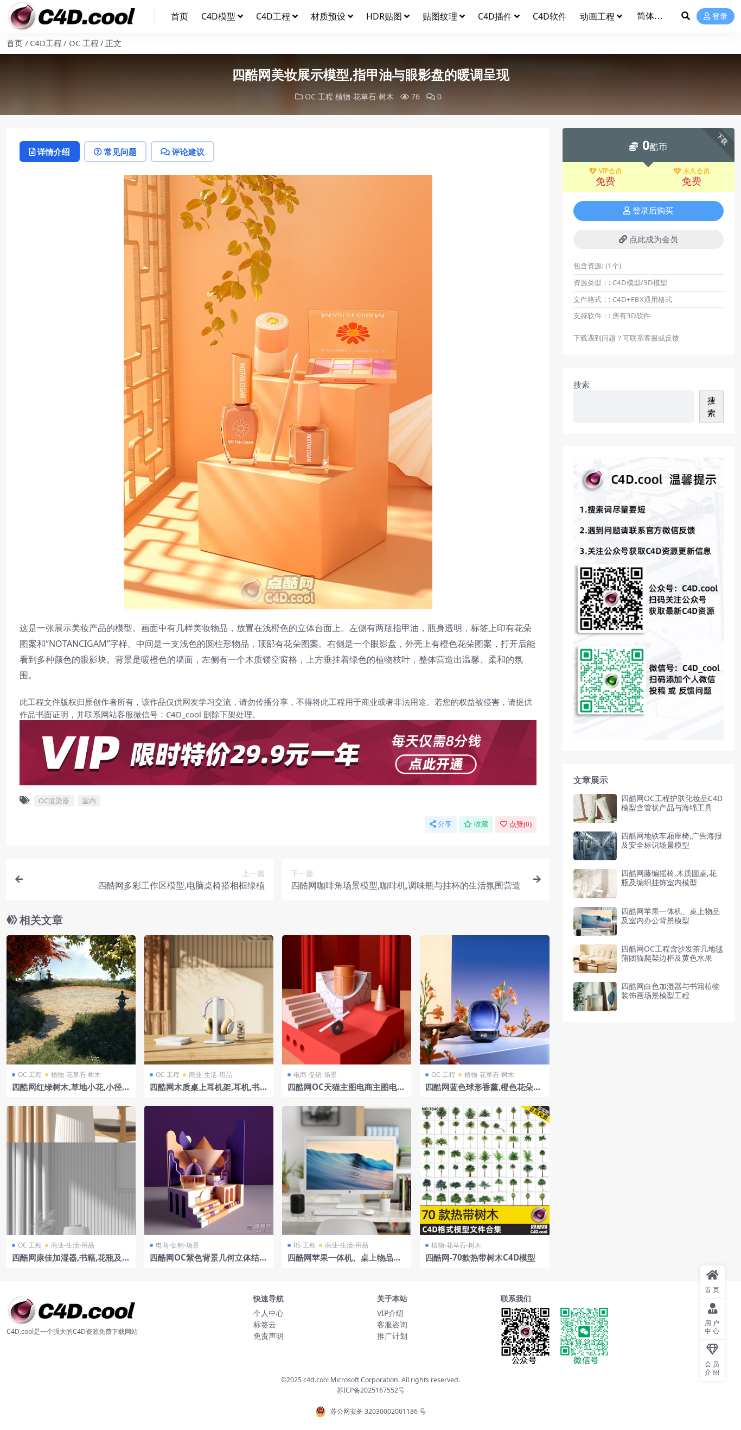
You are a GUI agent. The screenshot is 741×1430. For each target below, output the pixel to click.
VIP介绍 (390, 1313)
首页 (179, 16)
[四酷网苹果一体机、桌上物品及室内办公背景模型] (346, 1170)
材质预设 (328, 16)
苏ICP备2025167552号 (371, 1390)
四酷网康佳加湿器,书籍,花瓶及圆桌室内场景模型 (71, 1262)
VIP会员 (610, 171)
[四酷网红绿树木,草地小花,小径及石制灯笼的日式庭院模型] (71, 999)
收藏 (481, 824)
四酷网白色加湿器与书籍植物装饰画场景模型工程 (670, 990)
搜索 (581, 384)
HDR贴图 (384, 16)
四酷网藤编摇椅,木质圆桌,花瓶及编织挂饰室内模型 (669, 877)
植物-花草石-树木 (364, 96)
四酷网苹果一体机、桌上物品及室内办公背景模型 (344, 1262)
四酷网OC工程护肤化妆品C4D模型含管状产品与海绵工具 (672, 802)
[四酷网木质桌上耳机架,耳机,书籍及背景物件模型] (208, 999)
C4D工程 (273, 16)
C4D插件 (495, 16)
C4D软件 (550, 16)
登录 (719, 16)
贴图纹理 (440, 16)
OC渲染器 (54, 800)
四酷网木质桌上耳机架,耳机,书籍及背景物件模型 (209, 1091)
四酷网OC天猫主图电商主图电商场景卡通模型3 (346, 1091)
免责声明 (268, 1336)
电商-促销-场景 (315, 1074)
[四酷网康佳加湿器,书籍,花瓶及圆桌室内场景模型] (71, 1170)
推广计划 (392, 1336)
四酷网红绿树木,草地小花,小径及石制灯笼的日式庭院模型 (71, 1091)
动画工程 (597, 16)
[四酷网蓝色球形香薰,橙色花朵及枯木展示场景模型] (484, 999)
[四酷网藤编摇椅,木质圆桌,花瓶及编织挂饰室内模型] (595, 883)
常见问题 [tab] (120, 151)
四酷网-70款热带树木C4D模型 (480, 1257)
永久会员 (696, 171)
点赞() (520, 824)
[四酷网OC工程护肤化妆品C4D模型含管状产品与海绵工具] (595, 808)
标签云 (264, 1324)
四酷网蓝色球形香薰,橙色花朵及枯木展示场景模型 (483, 1091)
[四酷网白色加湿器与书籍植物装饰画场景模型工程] (595, 996)
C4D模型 (218, 16)
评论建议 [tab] (188, 151)
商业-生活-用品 (210, 1074)
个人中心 (268, 1313)
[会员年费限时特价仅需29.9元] (278, 756)
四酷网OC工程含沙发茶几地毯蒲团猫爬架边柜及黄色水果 (672, 953)
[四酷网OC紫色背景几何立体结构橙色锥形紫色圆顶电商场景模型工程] (208, 1170)
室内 (89, 800)
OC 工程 (84, 42)
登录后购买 (653, 210)
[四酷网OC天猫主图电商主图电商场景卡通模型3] (346, 999)
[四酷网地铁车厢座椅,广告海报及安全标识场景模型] (595, 845)
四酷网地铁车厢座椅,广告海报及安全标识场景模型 (671, 840)
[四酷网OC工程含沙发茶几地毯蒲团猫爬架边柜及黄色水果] (595, 958)
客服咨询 (392, 1324)
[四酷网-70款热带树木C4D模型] (484, 1170)
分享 (445, 824)
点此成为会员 (653, 239)
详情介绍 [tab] (53, 151)
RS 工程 (304, 1245)
